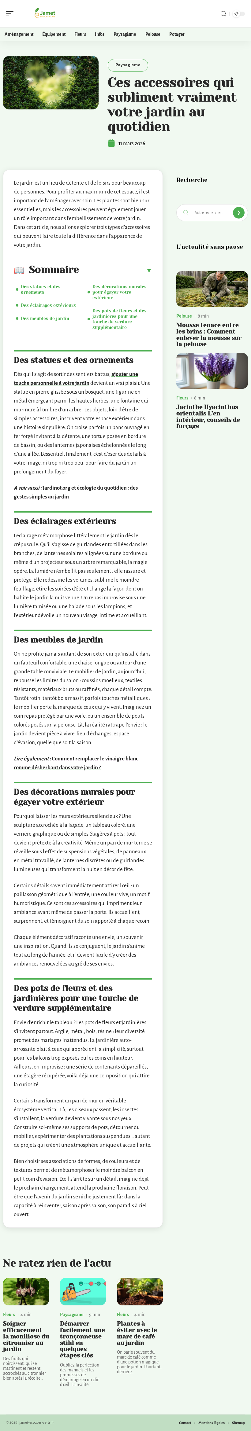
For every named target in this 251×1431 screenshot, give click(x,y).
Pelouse (184, 316)
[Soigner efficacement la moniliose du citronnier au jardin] (26, 1291)
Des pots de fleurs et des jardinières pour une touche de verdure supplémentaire (119, 319)
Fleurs (9, 1314)
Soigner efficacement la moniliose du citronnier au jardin (26, 1336)
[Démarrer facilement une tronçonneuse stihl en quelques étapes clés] (83, 1291)
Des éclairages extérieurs (48, 305)
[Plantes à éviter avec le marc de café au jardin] (140, 1291)
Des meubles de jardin (45, 318)
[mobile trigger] (11, 14)
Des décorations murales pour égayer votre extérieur (119, 292)
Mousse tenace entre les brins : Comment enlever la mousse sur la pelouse (209, 335)
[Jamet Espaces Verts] (44, 14)
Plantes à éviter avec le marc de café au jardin (137, 1333)
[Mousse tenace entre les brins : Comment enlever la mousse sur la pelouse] (212, 289)
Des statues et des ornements (41, 289)
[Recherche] (223, 14)
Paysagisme (127, 65)
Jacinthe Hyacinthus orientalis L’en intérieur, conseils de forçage (208, 416)
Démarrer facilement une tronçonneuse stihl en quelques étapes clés (82, 1339)
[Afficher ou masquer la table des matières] (115, 270)
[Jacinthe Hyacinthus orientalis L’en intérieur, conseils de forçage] (212, 371)
